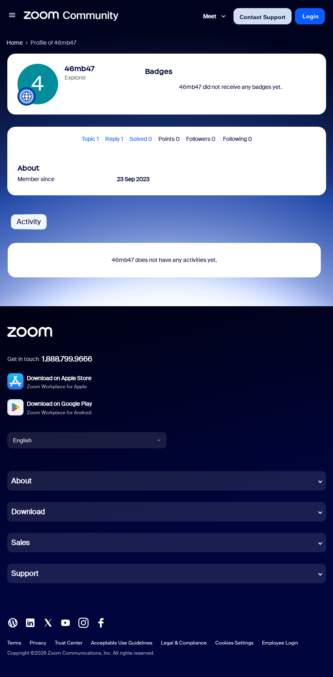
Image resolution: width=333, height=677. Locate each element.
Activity (29, 222)
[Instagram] (83, 622)
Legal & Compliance (184, 643)
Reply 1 (114, 139)
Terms (14, 643)
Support (25, 573)
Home (14, 42)
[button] (12, 16)
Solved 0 (141, 139)
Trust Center (68, 643)
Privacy (38, 643)
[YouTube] (65, 622)
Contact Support (262, 17)
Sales (20, 542)
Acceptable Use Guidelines (121, 643)
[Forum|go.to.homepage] (71, 16)
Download (28, 512)
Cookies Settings (234, 643)
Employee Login (280, 643)
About (21, 481)
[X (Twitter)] (48, 622)
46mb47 (80, 68)
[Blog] (12, 622)
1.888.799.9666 (67, 359)
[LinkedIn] (30, 622)
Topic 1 (90, 139)
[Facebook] (100, 622)
